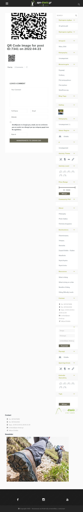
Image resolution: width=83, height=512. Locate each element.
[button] (67, 326)
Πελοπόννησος (63, 235)
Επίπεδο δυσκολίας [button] (63, 377)
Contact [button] (62, 298)
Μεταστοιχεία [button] (64, 64)
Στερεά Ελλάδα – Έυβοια (66, 250)
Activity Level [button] (64, 166)
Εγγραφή (61, 70)
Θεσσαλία (62, 245)
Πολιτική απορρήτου (65, 224)
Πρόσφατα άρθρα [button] (65, 20)
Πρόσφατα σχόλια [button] (65, 32)
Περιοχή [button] (62, 351)
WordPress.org (63, 90)
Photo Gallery (63, 219)
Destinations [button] (63, 230)
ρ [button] (59, 142)
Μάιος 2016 (62, 46)
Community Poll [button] (65, 199)
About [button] (61, 208)
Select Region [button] (64, 130)
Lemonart (61, 508)
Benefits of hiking (64, 287)
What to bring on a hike (66, 282)
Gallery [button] (61, 105)
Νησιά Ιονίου (63, 265)
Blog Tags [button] (62, 96)
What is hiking (63, 277)
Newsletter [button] (9, 434)
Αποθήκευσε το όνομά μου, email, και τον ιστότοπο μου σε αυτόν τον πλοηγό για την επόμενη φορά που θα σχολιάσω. (30, 127)
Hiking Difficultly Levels (66, 292)
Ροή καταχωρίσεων (65, 80)
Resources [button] (63, 271)
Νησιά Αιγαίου (63, 260)
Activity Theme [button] (64, 153)
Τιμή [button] (60, 394)
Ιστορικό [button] (62, 41)
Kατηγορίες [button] (63, 52)
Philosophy (62, 214)
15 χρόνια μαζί (63, 26)
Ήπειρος (61, 240)
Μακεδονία (62, 255)
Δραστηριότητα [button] (64, 363)
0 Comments (19, 67)
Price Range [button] (63, 182)
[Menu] (7, 3)
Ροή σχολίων (63, 85)
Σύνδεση (61, 75)
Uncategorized (63, 58)
